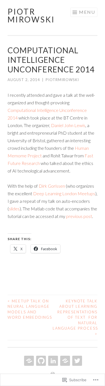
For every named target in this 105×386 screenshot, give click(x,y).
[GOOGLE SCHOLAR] (28, 361)
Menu (87, 12)
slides (14, 208)
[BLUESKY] (64, 361)
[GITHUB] (40, 361)
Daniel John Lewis (68, 125)
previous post (79, 216)
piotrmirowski (62, 79)
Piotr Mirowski (31, 15)
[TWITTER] (76, 361)
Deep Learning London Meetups (64, 193)
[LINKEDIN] (52, 361)
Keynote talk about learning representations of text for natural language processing (75, 317)
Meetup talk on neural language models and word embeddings (30, 309)
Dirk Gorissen (52, 186)
